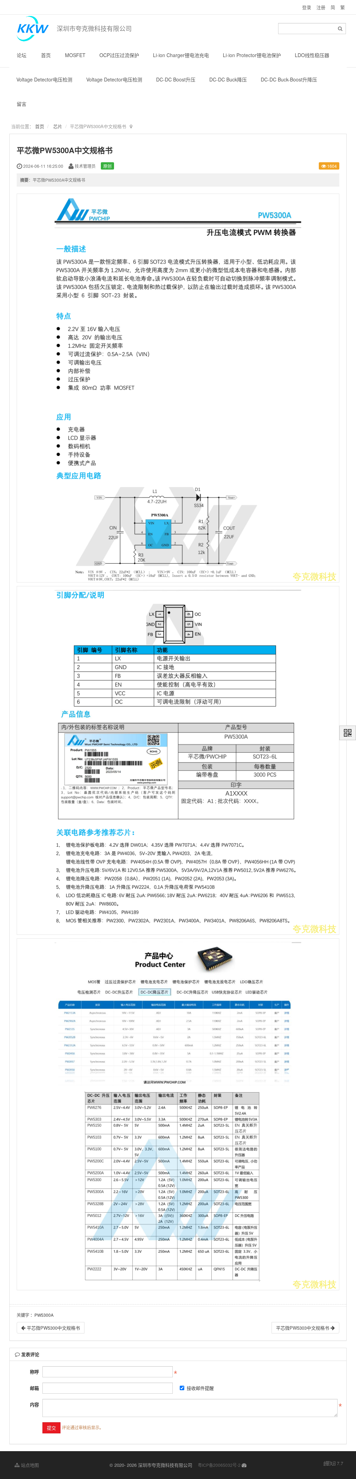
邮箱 (34, 1388)
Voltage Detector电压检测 (44, 79)
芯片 (57, 126)
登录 (306, 7)
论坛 (21, 55)
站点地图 (29, 1465)
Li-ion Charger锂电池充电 (181, 55)
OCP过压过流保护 (119, 55)
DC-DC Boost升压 (175, 79)
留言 (21, 103)
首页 (46, 55)
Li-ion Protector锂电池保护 (252, 55)
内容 (34, 1404)
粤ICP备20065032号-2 (219, 1465)
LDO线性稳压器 (312, 55)
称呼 (34, 1371)
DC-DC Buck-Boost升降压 (289, 79)
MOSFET (75, 55)
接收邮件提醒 (200, 1388)
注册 (320, 7)
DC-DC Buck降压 (228, 79)
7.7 (333, 1463)
